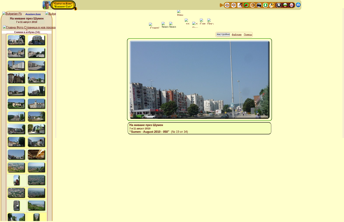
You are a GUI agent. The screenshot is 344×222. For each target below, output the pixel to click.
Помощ (248, 34)
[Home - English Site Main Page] (291, 5)
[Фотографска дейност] (259, 5)
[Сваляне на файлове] (265, 5)
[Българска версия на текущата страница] (55, 14)
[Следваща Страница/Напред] (233, 5)
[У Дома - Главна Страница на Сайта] (278, 5)
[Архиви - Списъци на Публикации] (239, 5)
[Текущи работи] (252, 5)
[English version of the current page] (12, 14)
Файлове (237, 34)
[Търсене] (271, 5)
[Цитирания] (246, 5)
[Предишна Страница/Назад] (227, 5)
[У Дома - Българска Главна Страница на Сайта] (285, 5)
